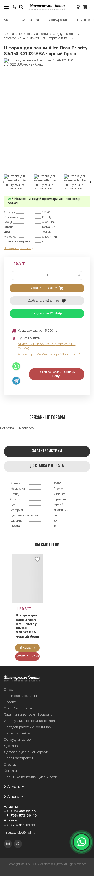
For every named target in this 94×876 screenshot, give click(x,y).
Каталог (24, 34)
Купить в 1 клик (27, 656)
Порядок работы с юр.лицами (29, 727)
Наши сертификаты (20, 696)
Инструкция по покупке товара (29, 721)
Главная (9, 34)
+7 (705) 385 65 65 (20, 811)
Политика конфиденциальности (30, 777)
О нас (8, 689)
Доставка (11, 746)
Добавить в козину (44, 288)
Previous (4, 182)
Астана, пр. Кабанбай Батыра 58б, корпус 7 (49, 354)
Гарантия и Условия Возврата (28, 714)
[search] (14, 7)
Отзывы (10, 764)
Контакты (12, 771)
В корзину (27, 647)
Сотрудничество (17, 740)
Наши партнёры (17, 733)
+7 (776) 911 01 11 (20, 825)
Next (90, 182)
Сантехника (30, 20)
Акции (8, 20)
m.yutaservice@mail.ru (19, 832)
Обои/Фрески (57, 20)
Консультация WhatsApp (47, 313)
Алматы (11, 806)
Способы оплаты (18, 708)
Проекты (11, 702)
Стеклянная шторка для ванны (51, 38)
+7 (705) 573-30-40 (20, 816)
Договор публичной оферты (27, 752)
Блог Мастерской (18, 758)
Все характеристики (17, 248)
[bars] (6, 7)
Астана (10, 820)
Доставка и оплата (47, 465)
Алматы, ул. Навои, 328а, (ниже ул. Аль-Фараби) (46, 346)
